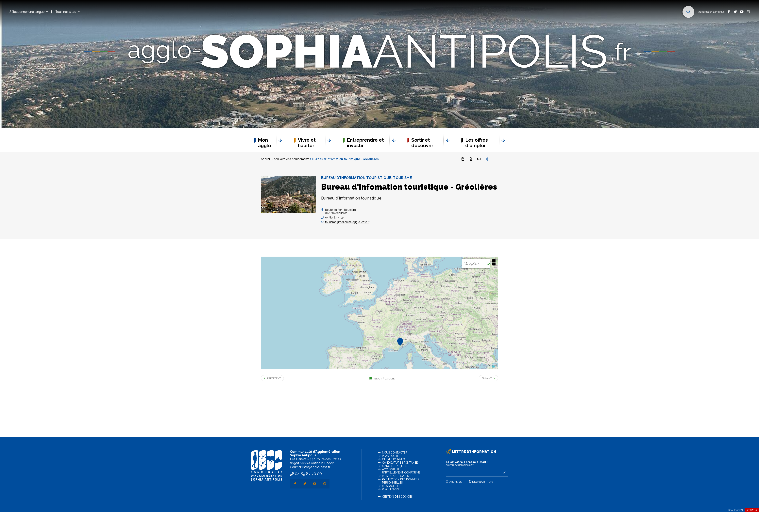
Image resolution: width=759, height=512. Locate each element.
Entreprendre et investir (365, 142)
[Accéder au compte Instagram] (748, 11)
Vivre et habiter (307, 142)
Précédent (274, 378)
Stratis (752, 510)
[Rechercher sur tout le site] (688, 12)
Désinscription (482, 481)
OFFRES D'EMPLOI (394, 459)
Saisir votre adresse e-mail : (467, 463)
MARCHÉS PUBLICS (394, 466)
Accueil (266, 159)
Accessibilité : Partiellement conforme (401, 471)
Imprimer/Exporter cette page (463, 159)
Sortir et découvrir (422, 142)
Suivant (487, 378)
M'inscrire (504, 472)
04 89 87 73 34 (334, 217)
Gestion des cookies (397, 496)
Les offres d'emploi (476, 142)
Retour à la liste (384, 378)
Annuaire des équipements (291, 159)
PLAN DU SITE (391, 455)
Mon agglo (264, 142)
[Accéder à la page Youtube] (741, 11)
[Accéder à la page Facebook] (728, 11)
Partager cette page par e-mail (479, 159)
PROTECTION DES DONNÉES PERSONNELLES (400, 481)
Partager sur (487, 159)
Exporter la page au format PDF (471, 159)
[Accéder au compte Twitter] (735, 11)
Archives (455, 481)
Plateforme (391, 489)
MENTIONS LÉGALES (395, 475)
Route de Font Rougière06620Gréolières (340, 211)
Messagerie (390, 486)
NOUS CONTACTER (394, 452)
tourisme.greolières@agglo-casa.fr (347, 222)
